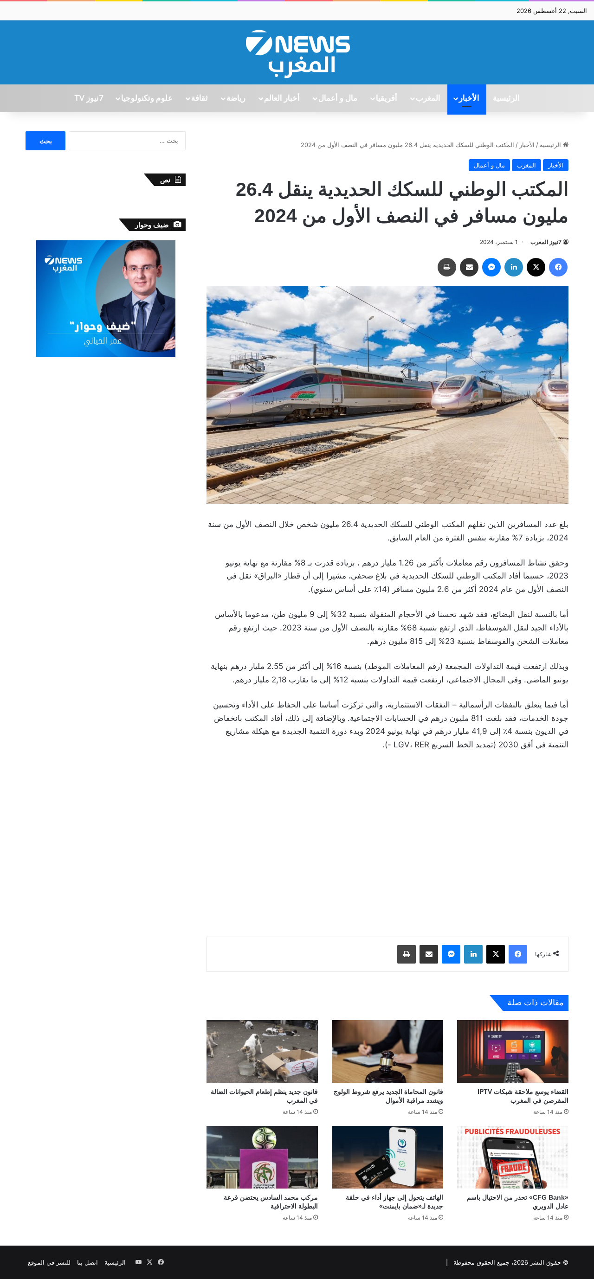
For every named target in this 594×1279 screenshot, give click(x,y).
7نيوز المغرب (546, 241)
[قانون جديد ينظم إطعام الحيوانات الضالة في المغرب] (262, 1051)
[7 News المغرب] (297, 52)
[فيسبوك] (558, 267)
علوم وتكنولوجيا (147, 98)
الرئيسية (506, 98)
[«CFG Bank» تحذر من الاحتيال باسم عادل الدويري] (512, 1157)
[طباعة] (447, 267)
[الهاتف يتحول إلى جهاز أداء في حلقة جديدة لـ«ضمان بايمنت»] (387, 1157)
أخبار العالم (282, 98)
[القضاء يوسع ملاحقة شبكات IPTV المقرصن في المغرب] (512, 1051)
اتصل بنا (87, 1262)
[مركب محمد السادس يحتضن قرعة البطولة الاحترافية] (262, 1157)
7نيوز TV (88, 98)
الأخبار (469, 98)
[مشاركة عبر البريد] (469, 267)
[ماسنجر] (491, 267)
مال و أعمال (337, 98)
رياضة (235, 98)
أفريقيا (386, 98)
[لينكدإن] (513, 267)
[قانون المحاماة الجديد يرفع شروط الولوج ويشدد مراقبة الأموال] (387, 1051)
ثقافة (199, 98)
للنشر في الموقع (49, 1262)
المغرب (428, 98)
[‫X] (536, 267)
